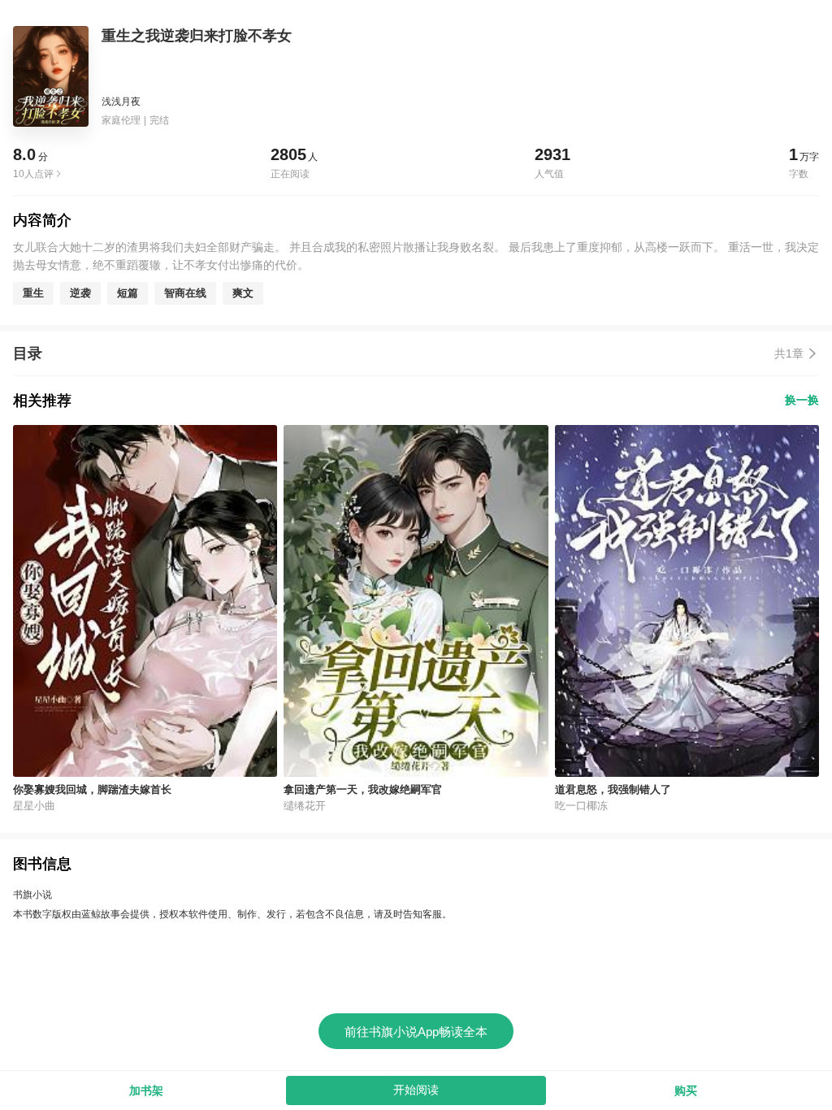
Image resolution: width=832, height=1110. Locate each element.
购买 (685, 1090)
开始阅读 (416, 1089)
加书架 (146, 1090)
